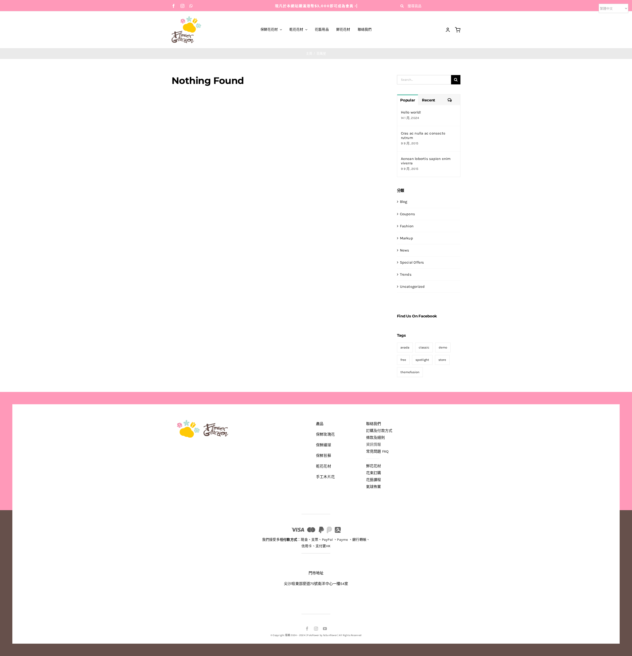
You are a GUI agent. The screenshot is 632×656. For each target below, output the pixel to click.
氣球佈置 (373, 486)
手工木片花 (325, 477)
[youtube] (325, 629)
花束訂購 (373, 473)
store (442, 360)
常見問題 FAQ (377, 451)
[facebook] (174, 6)
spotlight (422, 360)
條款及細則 (375, 437)
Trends (406, 274)
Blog (403, 201)
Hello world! (411, 112)
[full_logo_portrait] (186, 18)
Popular (407, 100)
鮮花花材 (373, 466)
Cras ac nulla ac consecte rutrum (423, 135)
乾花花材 (323, 466)
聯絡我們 (373, 424)
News (404, 250)
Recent (428, 100)
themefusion (409, 372)
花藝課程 (373, 480)
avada (404, 347)
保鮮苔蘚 (323, 455)
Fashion (407, 226)
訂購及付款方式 (379, 430)
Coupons (407, 214)
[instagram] (182, 6)
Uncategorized (412, 286)
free (403, 360)
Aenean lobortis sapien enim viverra (426, 160)
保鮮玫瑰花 (325, 434)
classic (424, 347)
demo (443, 347)
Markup (406, 238)
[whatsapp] (191, 6)
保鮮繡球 (323, 445)
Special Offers (412, 262)
